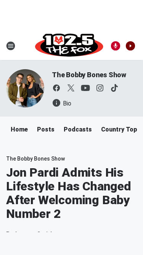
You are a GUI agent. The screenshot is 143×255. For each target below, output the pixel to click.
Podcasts (78, 129)
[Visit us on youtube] (85, 88)
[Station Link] (69, 46)
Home (19, 129)
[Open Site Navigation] (10, 45)
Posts (46, 129)
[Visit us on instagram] (99, 88)
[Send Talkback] (115, 45)
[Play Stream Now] (130, 45)
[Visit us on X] (71, 88)
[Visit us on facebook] (56, 88)
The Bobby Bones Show (89, 75)
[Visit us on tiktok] (114, 88)
